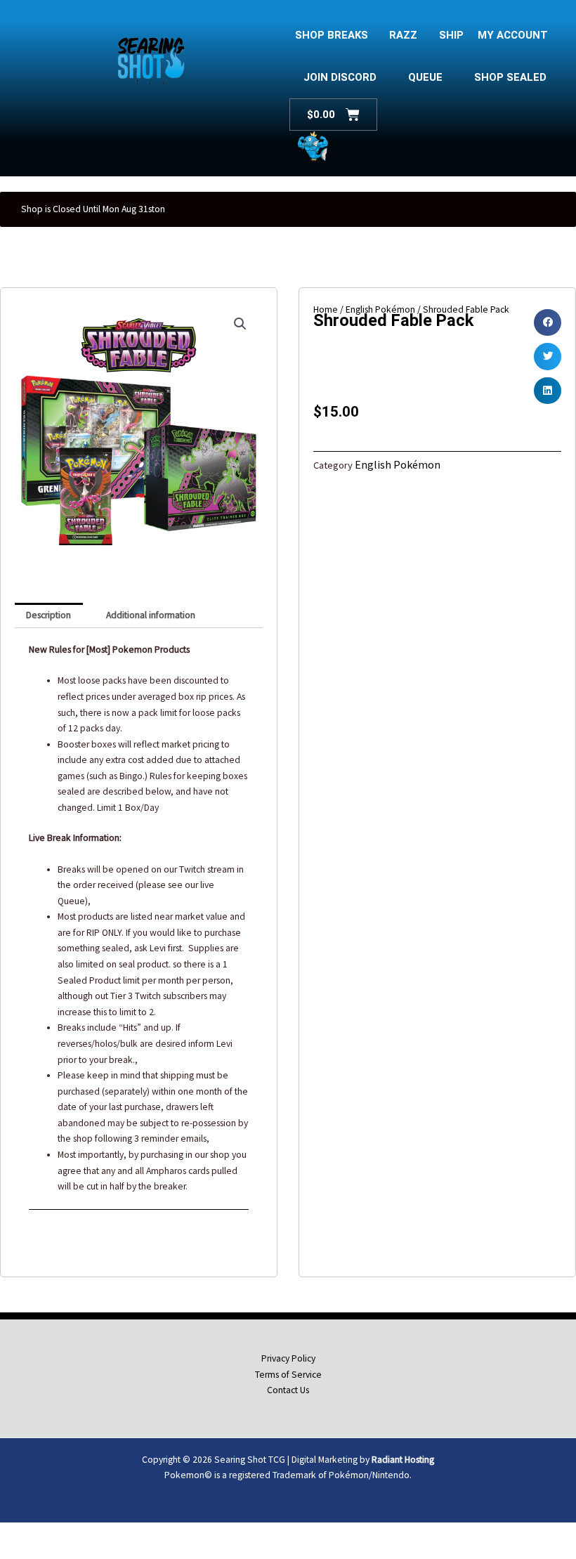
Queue (425, 77)
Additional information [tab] (150, 615)
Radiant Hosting (403, 1460)
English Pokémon (397, 464)
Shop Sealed (510, 77)
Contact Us (288, 1390)
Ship (451, 35)
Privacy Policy (288, 1358)
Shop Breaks (331, 35)
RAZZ (403, 35)
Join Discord (340, 77)
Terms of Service (288, 1375)
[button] (240, 324)
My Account (513, 35)
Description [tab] (48, 615)
